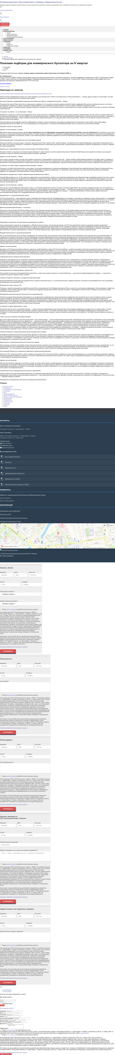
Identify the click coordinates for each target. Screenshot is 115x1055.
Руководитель (7, 400)
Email (2, 1016)
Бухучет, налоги (5, 86)
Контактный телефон (7, 1018)
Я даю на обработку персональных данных (20, 609)
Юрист (5, 406)
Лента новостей (7, 57)
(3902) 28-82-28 (5, 22)
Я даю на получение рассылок (16, 1030)
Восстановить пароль (6, 1008)
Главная (5, 56)
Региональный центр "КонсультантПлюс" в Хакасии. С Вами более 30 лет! (31, 2)
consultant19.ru (84, 1033)
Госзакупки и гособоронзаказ (12, 389)
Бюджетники (7, 388)
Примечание (4, 1028)
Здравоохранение (9, 394)
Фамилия (3, 1011)
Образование (7, 398)
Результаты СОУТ (5, 514)
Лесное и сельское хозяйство (12, 397)
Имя (1, 1013)
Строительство (8, 401)
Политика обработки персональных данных (13, 518)
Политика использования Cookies (10, 521)
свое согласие (10, 609)
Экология (6, 404)
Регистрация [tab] (7, 991)
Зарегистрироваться (6, 1054)
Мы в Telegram (4, 17)
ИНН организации (5, 1022)
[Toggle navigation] (0, 27)
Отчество (3, 1014)
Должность (3, 1023)
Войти (2, 1005)
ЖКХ (4, 392)
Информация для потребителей (10, 511)
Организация (4, 1020)
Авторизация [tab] (7, 990)
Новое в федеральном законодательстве (13, 93)
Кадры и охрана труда (10, 395)
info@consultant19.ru (6, 10)
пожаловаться (4, 25)
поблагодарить (5, 23)
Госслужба (6, 391)
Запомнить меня (7, 1003)
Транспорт (6, 403)
